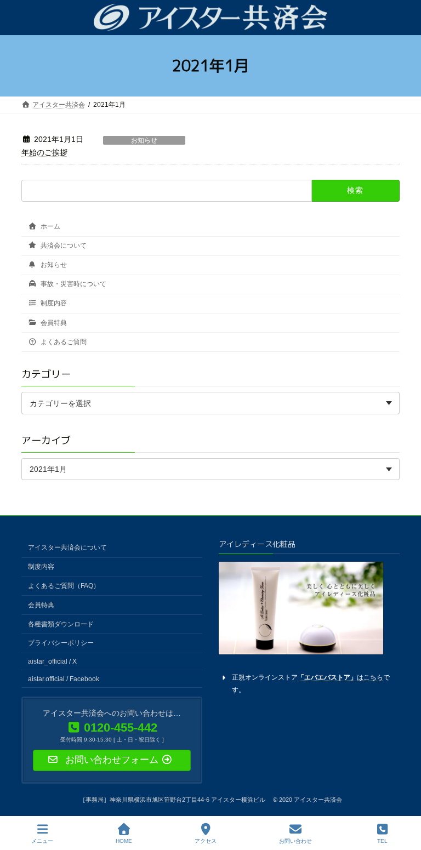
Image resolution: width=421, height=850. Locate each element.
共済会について (63, 245)
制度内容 (53, 303)
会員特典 (53, 323)
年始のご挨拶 (44, 152)
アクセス (206, 841)
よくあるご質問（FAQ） (64, 586)
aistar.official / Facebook (63, 678)
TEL (382, 841)
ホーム (49, 226)
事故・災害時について (72, 284)
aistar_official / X (52, 661)
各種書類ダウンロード (61, 623)
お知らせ (144, 140)
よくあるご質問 (63, 342)
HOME (124, 841)
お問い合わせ (295, 841)
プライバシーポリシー (61, 643)
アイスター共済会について (67, 547)
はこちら (340, 677)
